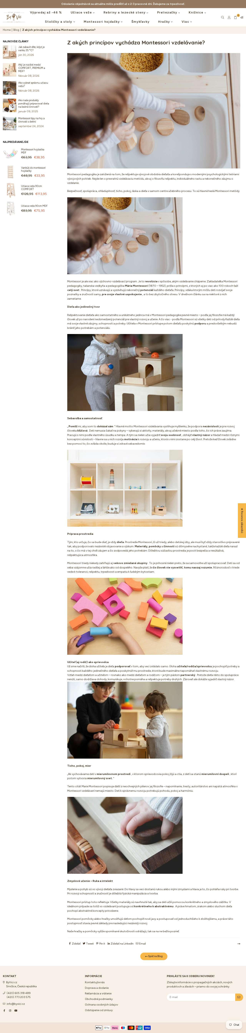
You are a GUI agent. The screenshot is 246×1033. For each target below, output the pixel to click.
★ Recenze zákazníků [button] (242, 520)
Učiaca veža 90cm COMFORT (31, 188)
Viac (186, 21)
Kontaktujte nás (95, 982)
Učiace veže (82, 12)
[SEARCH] (222, 17)
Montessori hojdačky (102, 21)
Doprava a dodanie (97, 988)
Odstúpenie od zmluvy (99, 1010)
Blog (16, 30)
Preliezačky (167, 12)
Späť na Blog (155, 956)
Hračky (164, 21)
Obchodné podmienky (99, 999)
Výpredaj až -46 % (46, 12)
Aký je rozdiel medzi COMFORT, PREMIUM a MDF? (31, 68)
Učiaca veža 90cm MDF (34, 205)
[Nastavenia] (241, 17)
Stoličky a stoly (59, 21)
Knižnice (196, 12)
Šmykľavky (140, 21)
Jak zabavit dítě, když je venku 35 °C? (31, 49)
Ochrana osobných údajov (101, 1004)
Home (7, 30)
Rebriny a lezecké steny (125, 12)
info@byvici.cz (16, 1004)
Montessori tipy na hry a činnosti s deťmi (31, 120)
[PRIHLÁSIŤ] (239, 997)
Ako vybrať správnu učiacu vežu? (33, 84)
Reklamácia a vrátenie (98, 993)
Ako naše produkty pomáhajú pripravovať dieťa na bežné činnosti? (33, 103)
